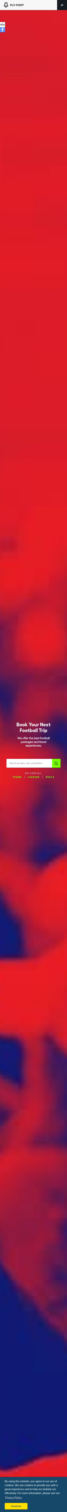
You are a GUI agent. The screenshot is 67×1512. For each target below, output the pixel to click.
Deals (50, 776)
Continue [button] (16, 1506)
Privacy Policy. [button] (13, 1497)
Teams (17, 776)
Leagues (34, 776)
